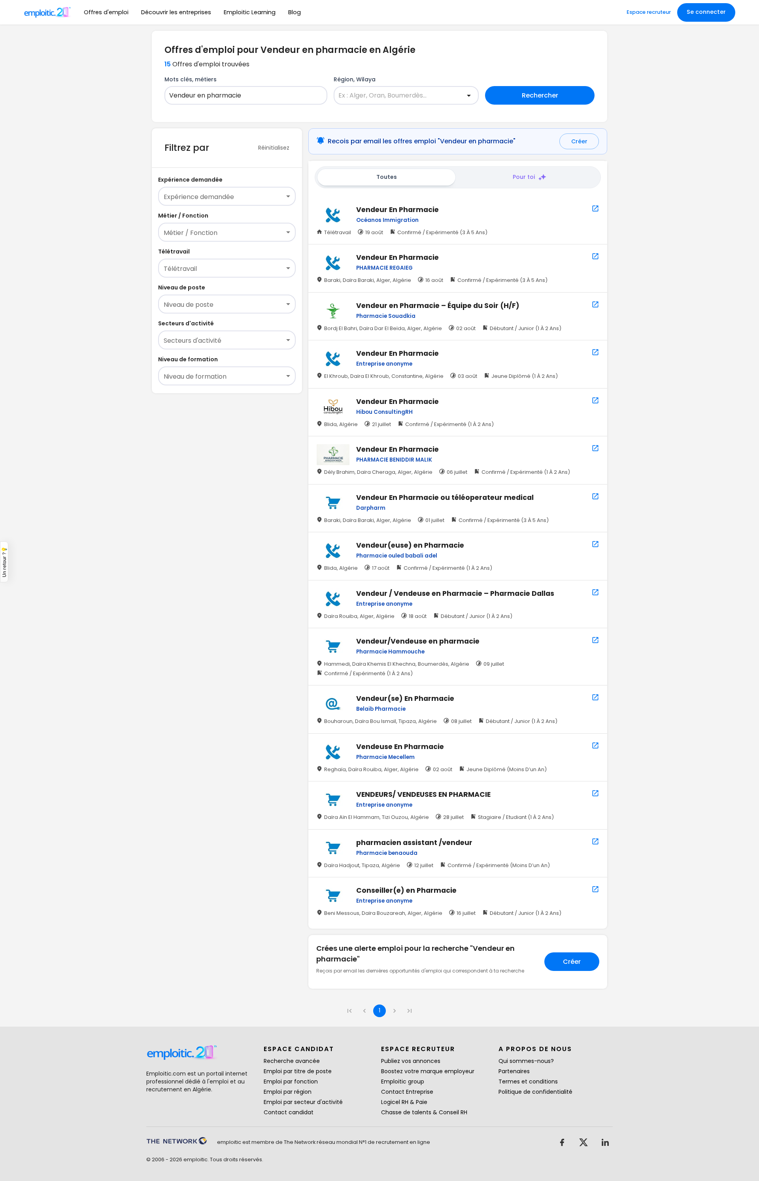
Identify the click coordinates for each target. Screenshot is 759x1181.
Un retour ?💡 (4, 561)
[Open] (468, 95)
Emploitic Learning (250, 12)
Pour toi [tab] (524, 177)
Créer (579, 141)
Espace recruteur (649, 12)
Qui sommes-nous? (526, 1061)
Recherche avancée (292, 1061)
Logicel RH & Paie (404, 1102)
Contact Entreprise (407, 1092)
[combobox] (241, 95)
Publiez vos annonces (410, 1061)
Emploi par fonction (291, 1081)
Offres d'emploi (106, 12)
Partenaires (514, 1071)
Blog (294, 12)
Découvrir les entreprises (176, 12)
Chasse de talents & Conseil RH (424, 1112)
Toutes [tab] (386, 177)
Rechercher (540, 95)
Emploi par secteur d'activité (303, 1102)
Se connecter (706, 12)
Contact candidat (288, 1112)
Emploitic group (402, 1081)
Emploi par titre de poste (298, 1071)
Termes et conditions (528, 1081)
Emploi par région (288, 1092)
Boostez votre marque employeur (427, 1071)
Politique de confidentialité (535, 1092)
